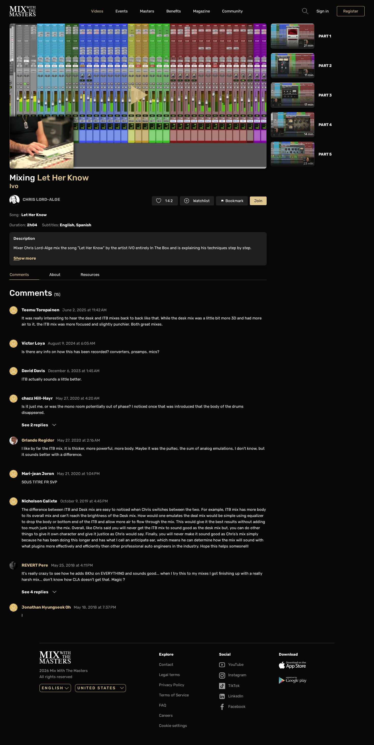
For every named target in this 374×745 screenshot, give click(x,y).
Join (258, 201)
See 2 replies (35, 425)
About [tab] (54, 274)
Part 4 (325, 124)
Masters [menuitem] (147, 11)
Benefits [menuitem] (173, 11)
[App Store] (307, 665)
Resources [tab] (90, 274)
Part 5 (325, 154)
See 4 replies (35, 591)
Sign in (323, 11)
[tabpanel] (138, 455)
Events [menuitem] (122, 11)
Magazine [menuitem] (201, 11)
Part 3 (325, 95)
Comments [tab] (19, 274)
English (53, 688)
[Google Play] (307, 680)
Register (350, 11)
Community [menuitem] (232, 11)
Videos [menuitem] (97, 11)
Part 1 (325, 36)
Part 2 (325, 65)
